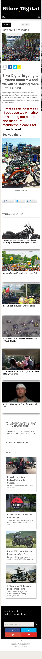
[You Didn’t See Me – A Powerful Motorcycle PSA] (21, 392)
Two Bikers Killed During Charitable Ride (19, 306)
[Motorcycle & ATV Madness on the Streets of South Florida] (21, 326)
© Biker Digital (16, 643)
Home (6, 611)
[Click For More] (19, 67)
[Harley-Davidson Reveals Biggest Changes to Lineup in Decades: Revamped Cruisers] (21, 228)
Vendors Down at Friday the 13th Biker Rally (20, 273)
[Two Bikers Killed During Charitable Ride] (21, 294)
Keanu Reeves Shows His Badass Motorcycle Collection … (18, 480)
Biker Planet (11, 129)
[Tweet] (15, 67)
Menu (4, 17)
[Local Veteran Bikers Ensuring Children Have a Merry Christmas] (21, 359)
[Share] (10, 67)
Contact (24, 647)
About (17, 647)
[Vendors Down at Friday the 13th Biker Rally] (21, 261)
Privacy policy (26, 643)
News (8, 25)
